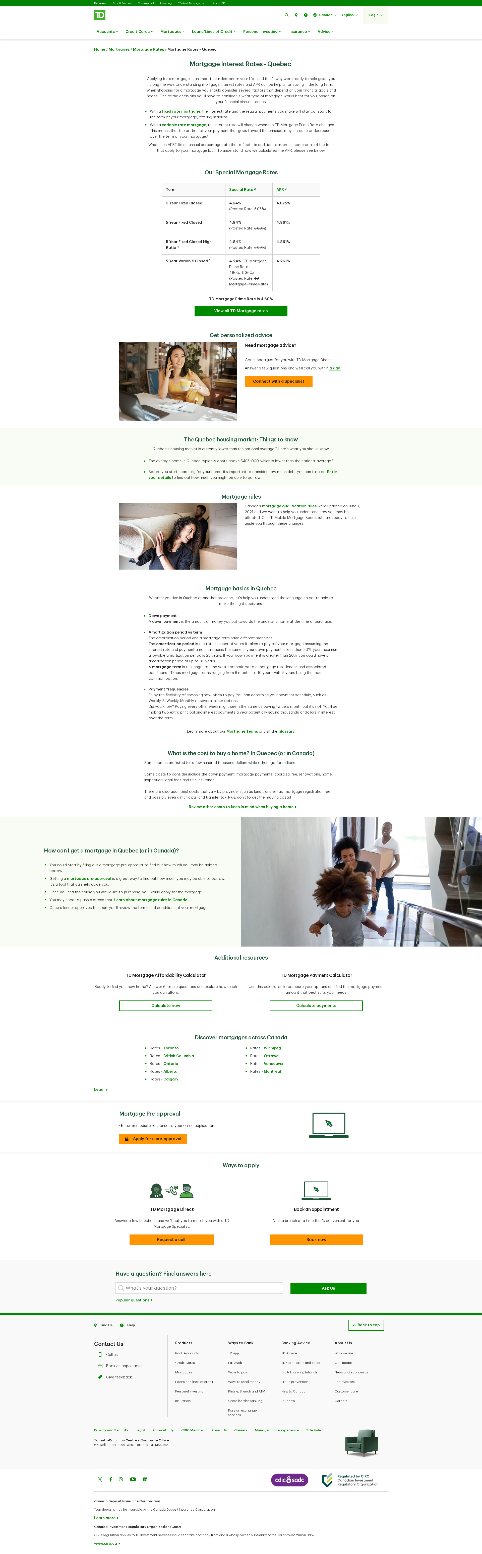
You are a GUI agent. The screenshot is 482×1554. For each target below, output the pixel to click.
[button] (286, 15)
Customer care (346, 1391)
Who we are (344, 1353)
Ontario (170, 1064)
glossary (286, 731)
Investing (166, 3)
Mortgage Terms (242, 731)
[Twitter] (100, 1480)
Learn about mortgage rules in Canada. (151, 900)
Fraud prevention (294, 1381)
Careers (341, 1401)
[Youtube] (133, 1480)
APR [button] (280, 190)
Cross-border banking (245, 1401)
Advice (324, 32)
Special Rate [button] (241, 190)
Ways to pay (237, 1372)
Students (288, 1401)
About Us (219, 1430)
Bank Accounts (187, 1353)
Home (99, 49)
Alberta (170, 1071)
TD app (233, 1353)
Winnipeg (272, 1048)
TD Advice (289, 1353)
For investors (345, 1381)
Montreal (272, 1071)
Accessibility (163, 1430)
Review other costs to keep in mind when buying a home (241, 807)
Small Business (122, 3)
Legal (140, 1430)
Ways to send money (244, 1381)
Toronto (171, 1048)
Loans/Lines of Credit (212, 32)
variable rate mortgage (184, 125)
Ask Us (328, 1288)
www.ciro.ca (105, 1543)
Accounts (106, 32)
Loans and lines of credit (194, 1381)
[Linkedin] (145, 1480)
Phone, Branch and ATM (246, 1391)
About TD (219, 3)
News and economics (351, 1372)
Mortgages (170, 32)
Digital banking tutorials (299, 1372)
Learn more (104, 1518)
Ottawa (271, 1056)
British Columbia (178, 1056)
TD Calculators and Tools (300, 1362)
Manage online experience (277, 1430)
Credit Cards (138, 32)
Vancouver (274, 1064)
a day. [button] (335, 368)
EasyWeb (235, 1362)
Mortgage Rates (148, 49)
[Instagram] (121, 1480)
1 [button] (291, 61)
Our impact (343, 1362)
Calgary (170, 1079)
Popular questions (132, 1300)
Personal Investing (260, 32)
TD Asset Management (192, 3)
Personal (100, 3)
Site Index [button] (314, 1430)
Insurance (297, 32)
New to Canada (293, 1391)
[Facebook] (110, 1480)
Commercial (146, 3)
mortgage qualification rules (289, 506)
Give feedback (119, 1377)
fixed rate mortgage (181, 111)
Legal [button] (99, 1090)
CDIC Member (192, 1430)
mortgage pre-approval (89, 879)
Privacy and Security (111, 1430)
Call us (112, 1355)
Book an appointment (125, 1366)
